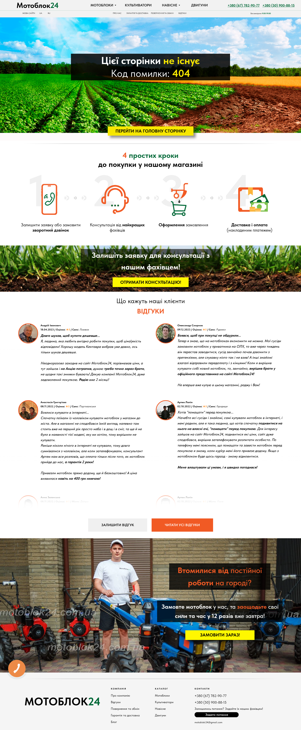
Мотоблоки (162, 695)
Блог (114, 722)
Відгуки (116, 702)
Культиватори (164, 702)
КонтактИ (202, 688)
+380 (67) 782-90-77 (211, 696)
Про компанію (120, 695)
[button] (151, 282)
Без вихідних (261, 13)
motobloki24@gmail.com (208, 722)
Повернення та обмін (125, 708)
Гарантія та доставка (125, 715)
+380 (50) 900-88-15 (211, 702)
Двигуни (160, 715)
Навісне (160, 708)
